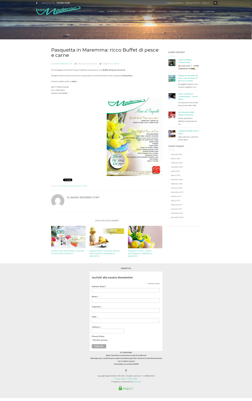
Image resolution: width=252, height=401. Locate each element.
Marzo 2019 (175, 175)
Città (95, 317)
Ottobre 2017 (176, 196)
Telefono (96, 327)
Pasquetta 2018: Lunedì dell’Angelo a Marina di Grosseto (140, 253)
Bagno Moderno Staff (63, 64)
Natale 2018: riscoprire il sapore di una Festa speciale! (67, 252)
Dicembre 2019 (177, 167)
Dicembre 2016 (177, 213)
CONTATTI (205, 3)
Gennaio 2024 (176, 154)
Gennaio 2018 (176, 188)
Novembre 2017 (177, 192)
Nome (95, 296)
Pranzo (71, 186)
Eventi (116, 64)
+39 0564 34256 (63, 3)
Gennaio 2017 (176, 209)
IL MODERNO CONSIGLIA (174, 3)
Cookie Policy (132, 379)
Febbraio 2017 (176, 205)
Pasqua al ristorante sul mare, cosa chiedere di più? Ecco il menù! (188, 78)
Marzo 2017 (175, 200)
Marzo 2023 (175, 158)
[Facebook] (37, 3)
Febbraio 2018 (176, 184)
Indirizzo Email (99, 286)
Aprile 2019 (175, 171)
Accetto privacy (100, 340)
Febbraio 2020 (176, 163)
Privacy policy (120, 379)
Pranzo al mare (81, 186)
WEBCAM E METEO (193, 3)
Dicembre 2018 (177, 179)
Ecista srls (137, 381)
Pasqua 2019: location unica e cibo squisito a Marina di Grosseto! (105, 253)
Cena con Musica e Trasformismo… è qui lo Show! (188, 96)
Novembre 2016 (177, 217)
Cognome (97, 306)
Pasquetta (64, 186)
